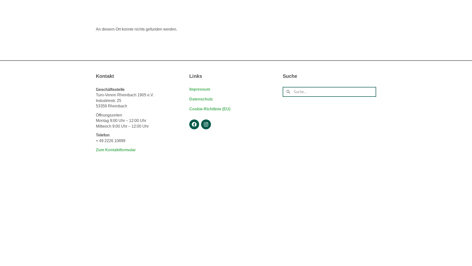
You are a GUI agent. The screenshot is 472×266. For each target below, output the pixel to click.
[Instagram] (206, 124)
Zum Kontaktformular (116, 150)
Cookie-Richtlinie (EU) (209, 109)
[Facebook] (194, 124)
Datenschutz (201, 99)
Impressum (199, 89)
